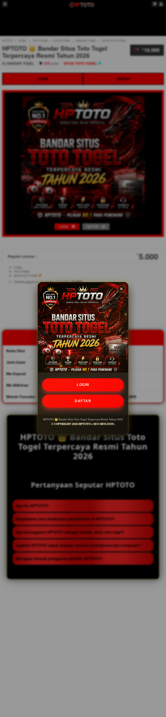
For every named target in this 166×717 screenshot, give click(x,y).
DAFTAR (83, 401)
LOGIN (83, 385)
